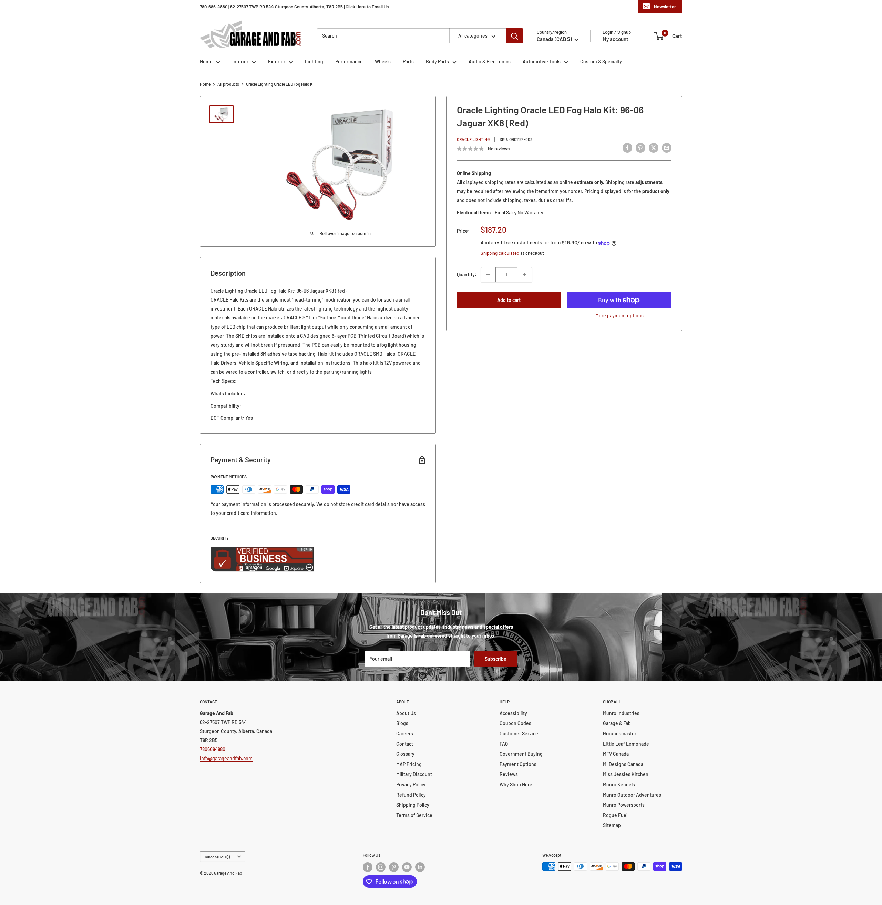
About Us (406, 713)
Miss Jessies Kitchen (625, 774)
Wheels (383, 61)
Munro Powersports (624, 805)
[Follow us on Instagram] (381, 867)
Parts (408, 61)
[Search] (514, 35)
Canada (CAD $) (217, 856)
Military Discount (414, 774)
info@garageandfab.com (226, 758)
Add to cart (509, 300)
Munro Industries (621, 713)
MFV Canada (616, 754)
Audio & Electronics (490, 61)
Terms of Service (414, 815)
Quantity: (466, 274)
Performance (349, 61)
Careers (404, 733)
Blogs (402, 723)
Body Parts (437, 61)
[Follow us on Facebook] (367, 867)
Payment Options (518, 764)
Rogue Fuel (615, 815)
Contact (404, 744)
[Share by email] (666, 147)
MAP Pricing (409, 764)
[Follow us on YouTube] (407, 867)
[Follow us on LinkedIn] (420, 867)
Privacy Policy (410, 784)
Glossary (405, 754)
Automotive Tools (542, 61)
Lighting (314, 61)
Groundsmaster (619, 733)
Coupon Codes (515, 723)
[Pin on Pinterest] (640, 147)
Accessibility (513, 713)
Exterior (276, 61)
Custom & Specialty (601, 61)
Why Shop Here (516, 784)
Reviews (509, 774)
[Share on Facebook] (627, 147)
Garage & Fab (617, 723)
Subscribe (495, 659)
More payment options (619, 315)
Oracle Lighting (473, 139)
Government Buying (521, 754)
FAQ (504, 744)
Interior (240, 61)
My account (615, 39)
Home (206, 61)
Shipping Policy (412, 805)
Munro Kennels (619, 784)
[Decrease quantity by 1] (488, 274)
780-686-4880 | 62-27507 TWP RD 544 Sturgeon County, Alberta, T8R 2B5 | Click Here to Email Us (294, 6)
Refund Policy (411, 795)
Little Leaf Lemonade (626, 744)
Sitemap (612, 825)
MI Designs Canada (623, 764)
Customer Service (519, 733)
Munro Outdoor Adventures (632, 795)
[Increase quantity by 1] (524, 274)
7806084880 (212, 749)
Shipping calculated (500, 253)
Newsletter (665, 6)
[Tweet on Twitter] (653, 147)
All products (228, 84)
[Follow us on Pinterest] (394, 867)
